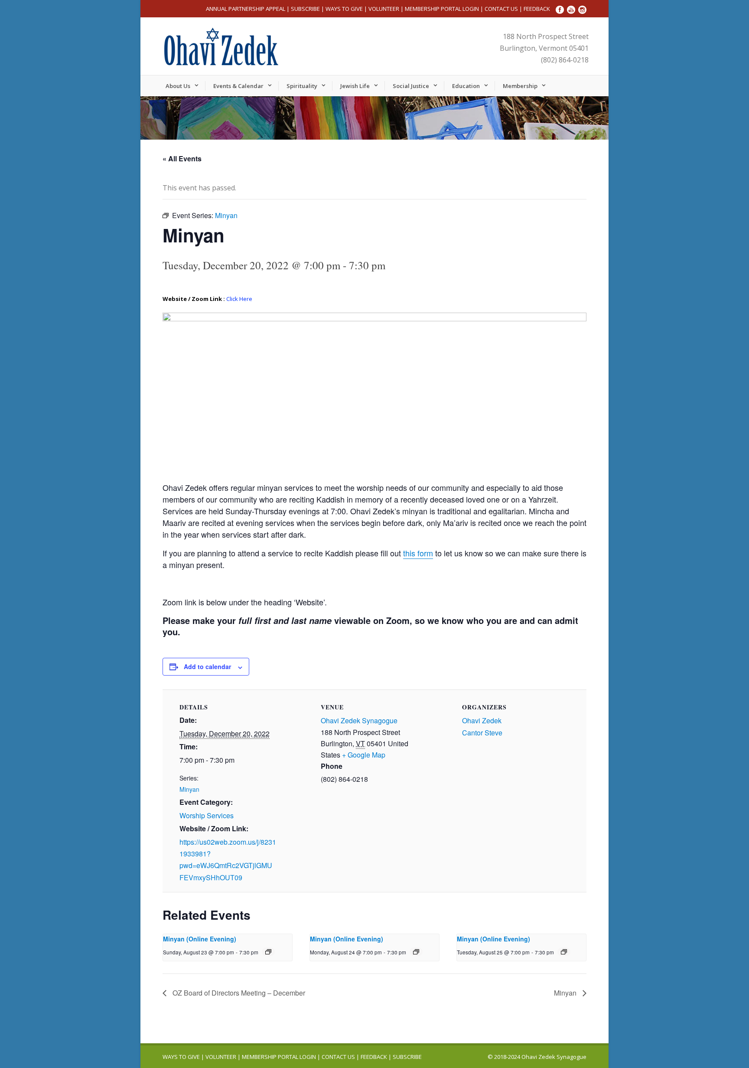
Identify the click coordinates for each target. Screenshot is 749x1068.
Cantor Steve (482, 733)
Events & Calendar (238, 86)
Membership (520, 86)
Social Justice (411, 86)
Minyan (189, 789)
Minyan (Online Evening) (199, 938)
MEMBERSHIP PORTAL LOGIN (442, 9)
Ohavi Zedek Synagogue (359, 720)
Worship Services (206, 815)
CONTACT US (501, 9)
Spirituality (302, 86)
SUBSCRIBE (305, 9)
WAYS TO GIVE (344, 9)
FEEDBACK (537, 9)
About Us (178, 86)
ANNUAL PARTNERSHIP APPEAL (245, 9)
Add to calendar (207, 666)
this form (418, 552)
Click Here (239, 299)
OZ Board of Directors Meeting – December (238, 993)
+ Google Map (363, 755)
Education (466, 86)
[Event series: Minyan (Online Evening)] (268, 951)
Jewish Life (355, 86)
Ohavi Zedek (482, 720)
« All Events (182, 158)
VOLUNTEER (383, 9)
